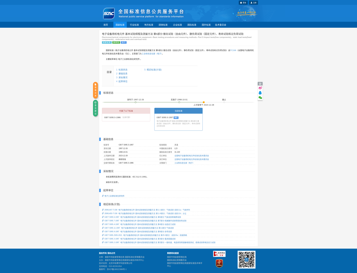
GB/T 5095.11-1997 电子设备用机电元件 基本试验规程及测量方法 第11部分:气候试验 (139, 228)
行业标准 (134, 24)
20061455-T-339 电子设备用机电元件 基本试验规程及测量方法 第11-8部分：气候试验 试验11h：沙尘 (145, 213)
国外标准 (206, 24)
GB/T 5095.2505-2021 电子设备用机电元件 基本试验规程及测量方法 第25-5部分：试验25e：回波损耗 (145, 235)
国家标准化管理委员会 (177, 260)
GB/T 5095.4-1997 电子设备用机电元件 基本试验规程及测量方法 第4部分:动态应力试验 (140, 224)
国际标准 (191, 24)
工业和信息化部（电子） (152, 54)
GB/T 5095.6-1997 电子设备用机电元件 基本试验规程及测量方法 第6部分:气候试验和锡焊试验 (142, 217)
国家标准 (120, 24)
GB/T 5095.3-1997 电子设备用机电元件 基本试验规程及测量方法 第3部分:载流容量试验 (140, 239)
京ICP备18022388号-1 (117, 269)
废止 (224, 99)
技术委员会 (220, 24)
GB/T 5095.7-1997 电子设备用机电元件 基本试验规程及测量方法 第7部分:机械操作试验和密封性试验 (145, 221)
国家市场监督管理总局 (177, 257)
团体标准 (163, 24)
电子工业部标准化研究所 (114, 196)
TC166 (233, 50)
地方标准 (148, 24)
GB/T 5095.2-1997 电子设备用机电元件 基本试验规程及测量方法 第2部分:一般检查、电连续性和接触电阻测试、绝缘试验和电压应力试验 (159, 242)
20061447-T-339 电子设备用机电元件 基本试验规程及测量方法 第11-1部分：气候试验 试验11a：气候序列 (147, 210)
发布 (135, 99)
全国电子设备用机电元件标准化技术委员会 (191, 156)
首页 (105, 24)
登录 (244, 2)
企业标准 (177, 24)
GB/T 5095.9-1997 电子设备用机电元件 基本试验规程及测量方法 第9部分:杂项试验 (138, 232)
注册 (254, 2)
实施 (179, 99)
